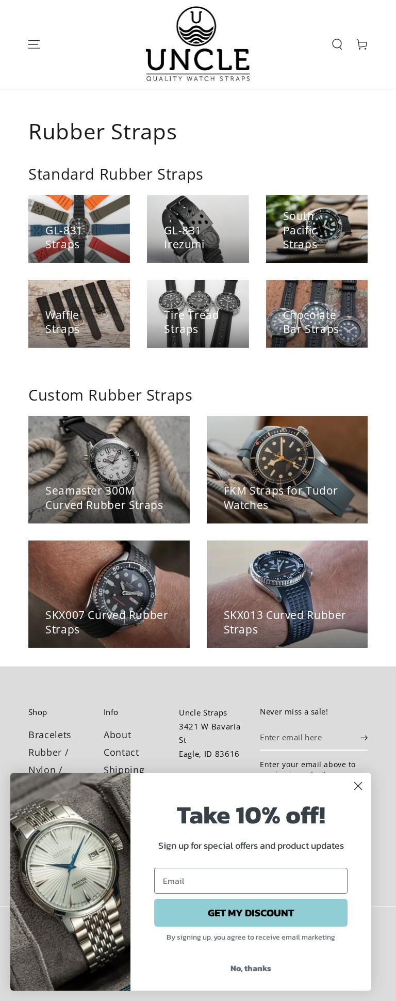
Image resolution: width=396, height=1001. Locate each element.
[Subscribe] (364, 737)
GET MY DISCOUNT (251, 912)
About (117, 734)
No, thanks (250, 968)
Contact (121, 752)
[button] (336, 44)
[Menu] (34, 44)
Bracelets (50, 734)
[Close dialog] (358, 786)
